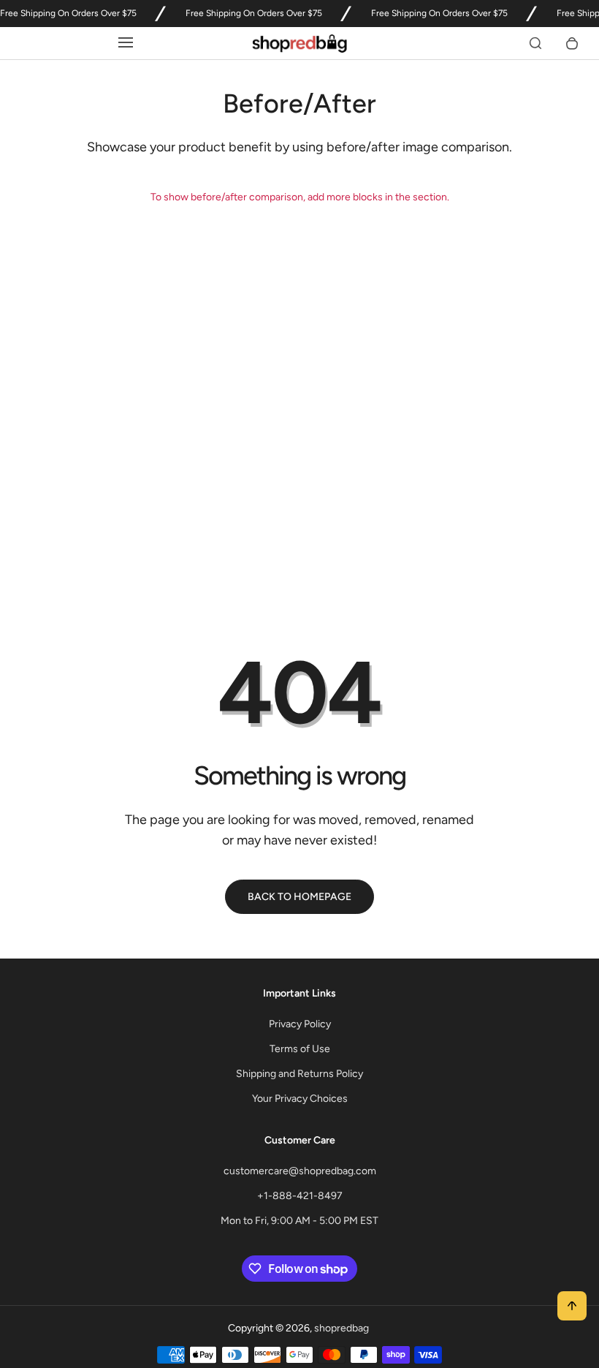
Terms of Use (300, 1049)
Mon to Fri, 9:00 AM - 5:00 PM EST (299, 1220)
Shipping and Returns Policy (299, 1073)
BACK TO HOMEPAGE (299, 897)
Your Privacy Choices (300, 1098)
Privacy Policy (300, 1024)
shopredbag (341, 1328)
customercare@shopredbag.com (300, 1171)
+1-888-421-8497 (300, 1196)
